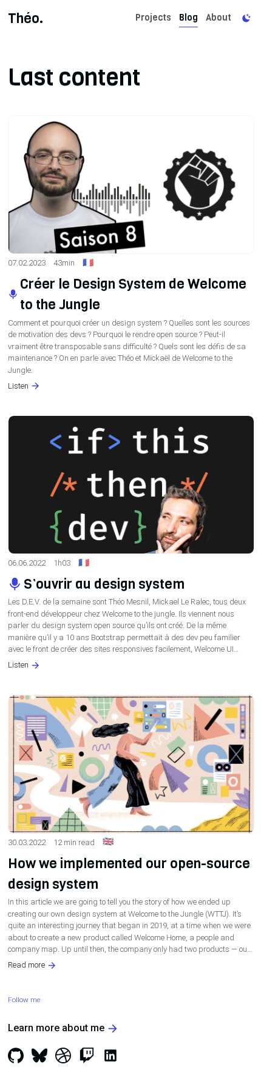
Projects (153, 18)
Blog (188, 18)
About (218, 18)
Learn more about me (56, 1028)
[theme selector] (246, 18)
